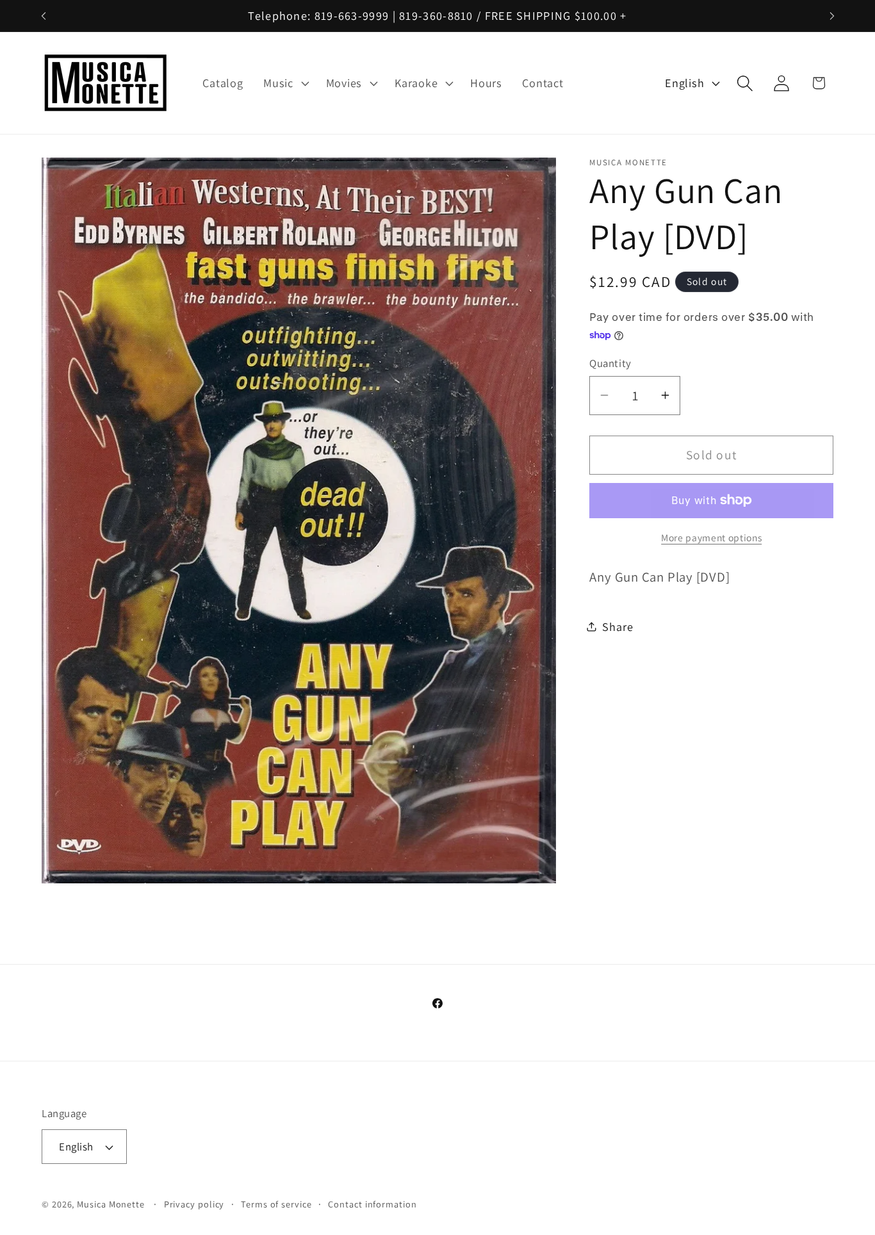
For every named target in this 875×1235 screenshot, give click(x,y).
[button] (284, 83)
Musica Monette (111, 1204)
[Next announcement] (832, 15)
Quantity (610, 363)
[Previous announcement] (43, 15)
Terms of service (276, 1204)
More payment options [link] (711, 537)
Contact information (372, 1204)
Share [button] (617, 626)
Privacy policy (194, 1204)
